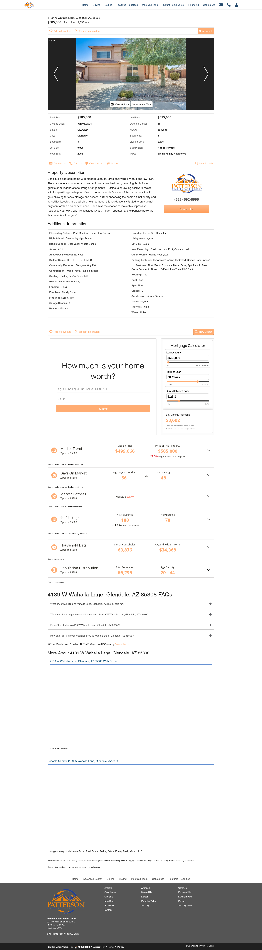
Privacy (120, 946)
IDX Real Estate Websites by (61, 946)
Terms (111, 946)
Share (114, 163)
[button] (56, 74)
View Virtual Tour (142, 104)
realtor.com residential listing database (70, 533)
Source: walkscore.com (59, 748)
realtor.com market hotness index (68, 464)
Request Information (89, 31)
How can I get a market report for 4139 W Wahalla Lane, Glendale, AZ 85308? (92, 635)
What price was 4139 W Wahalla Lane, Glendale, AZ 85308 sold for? (87, 604)
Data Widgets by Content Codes (200, 945)
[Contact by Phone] (229, 4)
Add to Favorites (62, 31)
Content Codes (122, 644)
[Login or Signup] (236, 4)
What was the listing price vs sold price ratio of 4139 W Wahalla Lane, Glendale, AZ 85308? (99, 614)
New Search (205, 31)
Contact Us (60, 163)
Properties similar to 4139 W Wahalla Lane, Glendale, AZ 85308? (85, 625)
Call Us (78, 163)
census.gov (59, 559)
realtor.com (95, 867)
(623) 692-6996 (186, 199)
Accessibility (99, 946)
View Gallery (122, 104)
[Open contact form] (221, 4)
